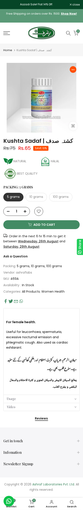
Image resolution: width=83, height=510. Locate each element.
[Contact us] (9, 501)
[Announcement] (37, 4)
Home (7, 50)
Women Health (53, 291)
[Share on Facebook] (5, 301)
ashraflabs (24, 272)
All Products (31, 291)
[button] (41, 313)
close (76, 4)
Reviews (41, 419)
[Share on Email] (16, 301)
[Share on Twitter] (10, 301)
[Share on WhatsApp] (21, 301)
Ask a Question (15, 256)
